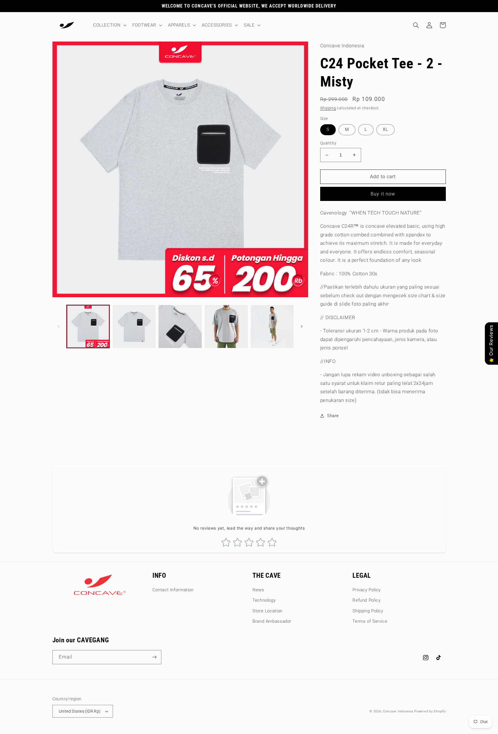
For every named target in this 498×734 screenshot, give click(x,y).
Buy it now (383, 194)
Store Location (267, 610)
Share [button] (333, 415)
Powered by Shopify (430, 711)
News (258, 589)
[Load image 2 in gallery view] (134, 326)
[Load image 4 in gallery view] (226, 326)
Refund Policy (366, 600)
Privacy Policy (366, 589)
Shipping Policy (367, 610)
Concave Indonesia (398, 711)
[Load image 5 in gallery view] (272, 326)
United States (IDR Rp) (80, 711)
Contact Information (173, 589)
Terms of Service (369, 621)
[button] (109, 25)
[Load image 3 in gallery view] (180, 326)
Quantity (328, 143)
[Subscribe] (154, 657)
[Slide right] (301, 326)
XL (385, 129)
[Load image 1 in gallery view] (88, 326)
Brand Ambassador (271, 621)
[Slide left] (58, 326)
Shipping (328, 108)
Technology (264, 600)
